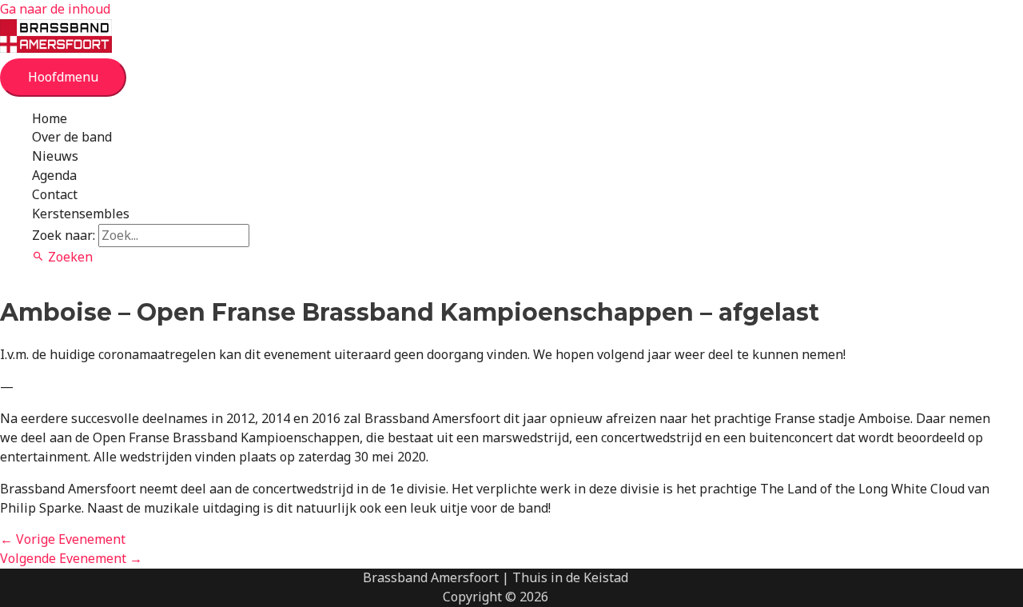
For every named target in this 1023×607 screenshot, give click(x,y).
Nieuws (55, 156)
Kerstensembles (80, 213)
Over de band (72, 137)
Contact (55, 194)
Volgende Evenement (71, 558)
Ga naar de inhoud (55, 9)
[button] (62, 257)
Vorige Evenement (62, 539)
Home (49, 118)
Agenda (54, 175)
